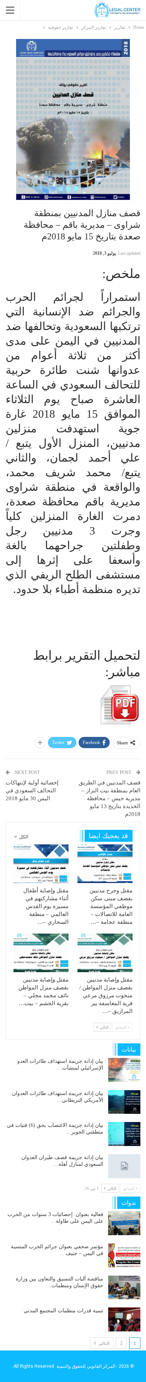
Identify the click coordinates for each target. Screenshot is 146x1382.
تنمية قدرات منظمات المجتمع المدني (63, 1310)
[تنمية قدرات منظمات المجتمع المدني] (124, 1319)
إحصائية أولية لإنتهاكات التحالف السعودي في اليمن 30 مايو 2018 (32, 790)
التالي (103, 1343)
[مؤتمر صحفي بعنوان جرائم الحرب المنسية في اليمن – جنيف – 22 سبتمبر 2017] (124, 1255)
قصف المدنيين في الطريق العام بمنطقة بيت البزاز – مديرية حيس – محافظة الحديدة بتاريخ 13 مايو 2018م (109, 798)
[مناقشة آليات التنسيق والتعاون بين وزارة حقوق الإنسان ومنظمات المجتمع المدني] (124, 1288)
